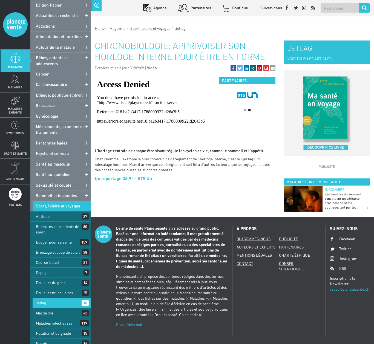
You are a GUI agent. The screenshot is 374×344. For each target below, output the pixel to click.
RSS (342, 268)
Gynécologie (47, 116)
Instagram (348, 258)
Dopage (42, 272)
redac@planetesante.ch (349, 289)
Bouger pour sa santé (54, 242)
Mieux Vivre (15, 179)
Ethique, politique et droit (59, 94)
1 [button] (245, 110)
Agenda (159, 7)
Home (100, 28)
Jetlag (41, 302)
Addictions (45, 26)
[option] (247, 95)
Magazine (15, 66)
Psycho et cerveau (52, 153)
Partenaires (200, 7)
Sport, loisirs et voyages (58, 205)
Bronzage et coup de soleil (58, 252)
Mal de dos (45, 313)
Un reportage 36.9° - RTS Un (123, 178)
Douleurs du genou (52, 282)
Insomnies (334, 189)
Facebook (347, 238)
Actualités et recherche (57, 15)
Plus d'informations (132, 324)
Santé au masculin (53, 163)
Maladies (15, 87)
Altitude (43, 216)
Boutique (239, 7)
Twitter (345, 248)
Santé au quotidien (53, 174)
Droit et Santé (15, 153)
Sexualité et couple (53, 185)
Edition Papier (49, 4)
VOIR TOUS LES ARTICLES (309, 58)
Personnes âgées (51, 142)
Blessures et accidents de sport (57, 229)
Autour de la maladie (55, 47)
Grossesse (45, 105)
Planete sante (15, 24)
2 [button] (249, 110)
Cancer (42, 73)
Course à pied (47, 262)
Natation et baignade (53, 333)
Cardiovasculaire (51, 84)
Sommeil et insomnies (56, 195)
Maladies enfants (15, 110)
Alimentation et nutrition (59, 36)
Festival (15, 204)
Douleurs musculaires (54, 292)
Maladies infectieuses (54, 323)
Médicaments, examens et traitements (60, 129)
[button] (233, 68)
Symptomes (15, 133)
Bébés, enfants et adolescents (52, 60)
